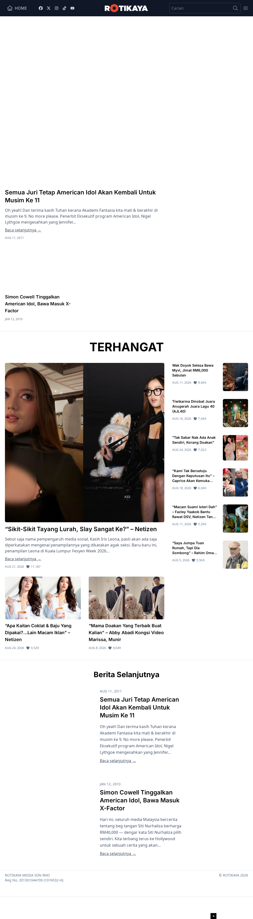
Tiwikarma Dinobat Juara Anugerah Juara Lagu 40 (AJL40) (193, 406)
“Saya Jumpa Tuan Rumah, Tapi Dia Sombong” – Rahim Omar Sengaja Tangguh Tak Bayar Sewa (193, 553)
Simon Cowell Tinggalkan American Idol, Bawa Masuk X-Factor (38, 303)
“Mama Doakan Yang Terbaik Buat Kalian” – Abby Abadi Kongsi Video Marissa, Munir (126, 632)
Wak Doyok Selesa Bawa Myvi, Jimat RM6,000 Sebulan (192, 370)
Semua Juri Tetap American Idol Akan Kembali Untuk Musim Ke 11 (139, 707)
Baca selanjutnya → (23, 230)
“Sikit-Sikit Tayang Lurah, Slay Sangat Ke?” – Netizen (81, 529)
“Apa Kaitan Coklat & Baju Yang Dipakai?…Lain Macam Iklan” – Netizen (38, 632)
